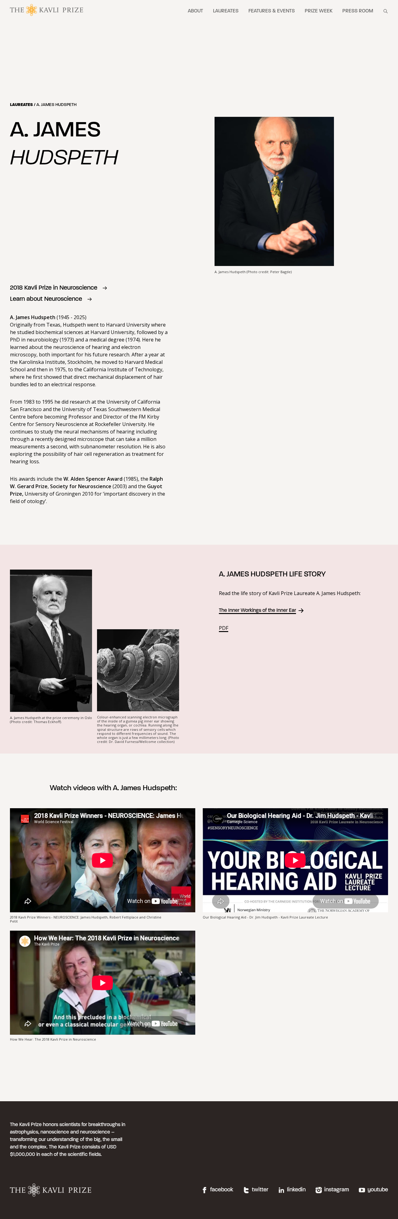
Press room (357, 11)
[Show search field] (385, 11)
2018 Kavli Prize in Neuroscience (53, 288)
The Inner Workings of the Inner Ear (257, 610)
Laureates (225, 11)
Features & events (271, 11)
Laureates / (23, 105)
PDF (223, 628)
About (195, 11)
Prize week (318, 11)
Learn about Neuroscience (46, 299)
